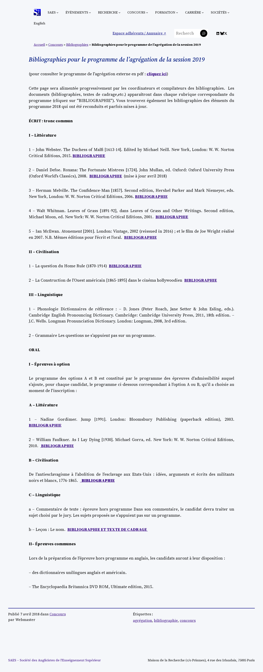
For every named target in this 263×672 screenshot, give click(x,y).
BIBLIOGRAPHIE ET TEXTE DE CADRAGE (107, 529)
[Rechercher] (203, 33)
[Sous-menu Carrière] (203, 12)
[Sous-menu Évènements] (90, 12)
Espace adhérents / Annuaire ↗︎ (139, 33)
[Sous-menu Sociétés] (228, 12)
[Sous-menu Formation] (177, 12)
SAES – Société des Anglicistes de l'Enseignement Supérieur (54, 660)
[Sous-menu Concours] (147, 12)
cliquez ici (157, 74)
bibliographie (166, 620)
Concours (55, 44)
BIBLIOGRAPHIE (89, 156)
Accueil (39, 44)
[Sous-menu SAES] (58, 12)
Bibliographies (77, 44)
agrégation (142, 620)
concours (188, 620)
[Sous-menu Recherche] (120, 12)
